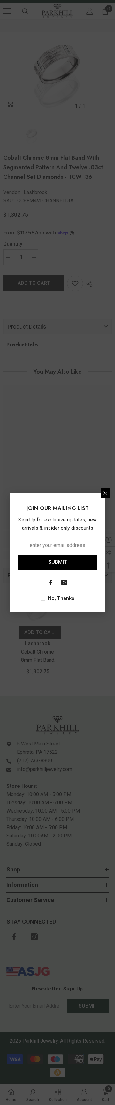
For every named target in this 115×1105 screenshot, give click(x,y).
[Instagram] (64, 582)
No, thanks (61, 598)
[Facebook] (50, 582)
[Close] (105, 493)
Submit (57, 562)
